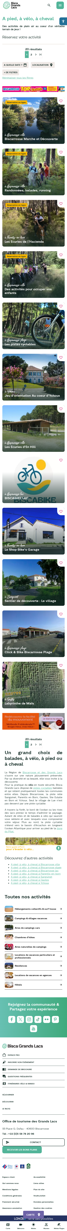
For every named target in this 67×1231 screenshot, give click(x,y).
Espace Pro (14, 1055)
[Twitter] (20, 1019)
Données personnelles (43, 1202)
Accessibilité (39, 1177)
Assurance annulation (12, 1208)
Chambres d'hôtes (25, 937)
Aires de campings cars (27, 927)
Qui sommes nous (10, 1183)
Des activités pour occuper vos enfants (28, 291)
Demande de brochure (20, 1069)
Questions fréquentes (20, 1076)
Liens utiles (39, 1183)
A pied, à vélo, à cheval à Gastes (30, 879)
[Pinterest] (55, 1019)
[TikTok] (37, 1019)
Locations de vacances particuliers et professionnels (35, 956)
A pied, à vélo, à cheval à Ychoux (30, 883)
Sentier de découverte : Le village (30, 601)
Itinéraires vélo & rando (21, 1083)
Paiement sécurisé (10, 1202)
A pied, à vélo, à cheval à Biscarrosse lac (35, 870)
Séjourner (8, 1094)
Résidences (21, 965)
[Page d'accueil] (11, 5)
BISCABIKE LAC (16, 498)
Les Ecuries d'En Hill (20, 447)
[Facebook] (11, 1019)
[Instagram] (29, 1019)
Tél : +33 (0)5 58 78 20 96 (18, 1133)
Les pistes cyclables (20, 344)
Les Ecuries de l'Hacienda (24, 241)
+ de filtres (10, 72)
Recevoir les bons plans (22, 1149)
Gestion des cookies (43, 1208)
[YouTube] (33, 1028)
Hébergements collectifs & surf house (35, 909)
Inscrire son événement (21, 1062)
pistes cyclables (42, 787)
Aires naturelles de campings (30, 946)
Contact (35, 1142)
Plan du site (39, 1189)
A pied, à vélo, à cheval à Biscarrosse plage (36, 867)
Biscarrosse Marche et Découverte (31, 139)
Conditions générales (12, 1195)
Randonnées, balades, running (28, 190)
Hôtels (18, 984)
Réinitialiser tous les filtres (17, 77)
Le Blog (6, 1108)
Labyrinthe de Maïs (19, 703)
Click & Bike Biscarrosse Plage (28, 652)
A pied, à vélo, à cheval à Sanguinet (31, 876)
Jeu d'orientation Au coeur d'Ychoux (32, 395)
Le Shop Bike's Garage (22, 549)
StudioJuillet (39, 1195)
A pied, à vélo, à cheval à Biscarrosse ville (35, 864)
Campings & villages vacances (31, 918)
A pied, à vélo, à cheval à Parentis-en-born (36, 873)
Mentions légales (10, 1189)
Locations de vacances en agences (33, 975)
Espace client (8, 1177)
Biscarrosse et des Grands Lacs (42, 772)
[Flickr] (46, 1019)
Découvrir (8, 1101)
